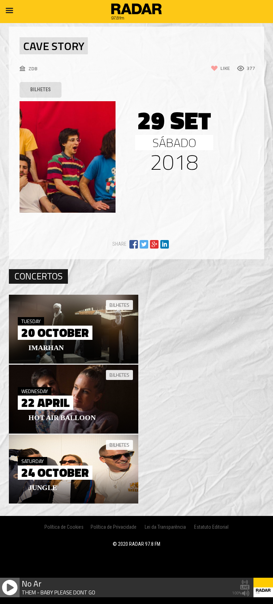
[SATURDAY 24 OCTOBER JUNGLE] (73, 502)
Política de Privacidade (113, 527)
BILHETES (40, 89)
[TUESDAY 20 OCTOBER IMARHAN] (73, 362)
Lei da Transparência (165, 527)
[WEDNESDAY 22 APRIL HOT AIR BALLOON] (73, 432)
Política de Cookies (64, 527)
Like (225, 68)
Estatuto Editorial (211, 527)
